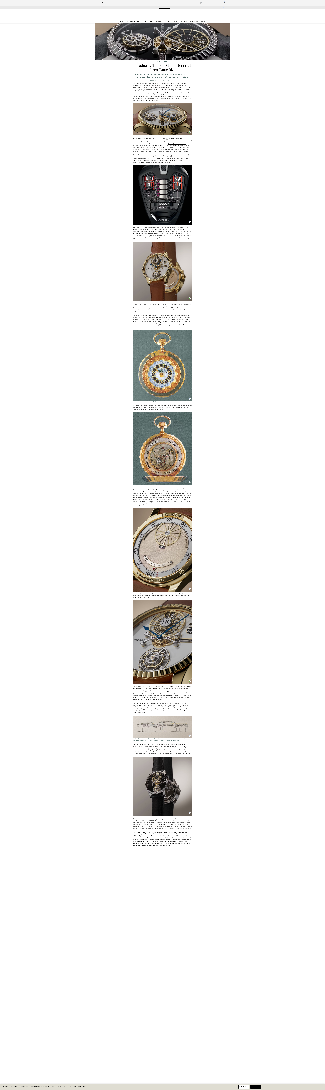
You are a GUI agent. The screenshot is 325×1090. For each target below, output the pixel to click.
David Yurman (194, 21)
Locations (102, 3)
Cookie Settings (243, 1087)
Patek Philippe (148, 21)
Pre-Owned (167, 21)
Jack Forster (154, 80)
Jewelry (176, 21)
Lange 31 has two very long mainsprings (164, 147)
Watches (158, 21)
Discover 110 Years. (164, 8)
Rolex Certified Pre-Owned (133, 21)
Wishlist (219, 3)
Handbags (184, 21)
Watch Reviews (162, 61)
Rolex (121, 21)
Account (211, 3)
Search (205, 3)
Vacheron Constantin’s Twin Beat (143, 153)
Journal (203, 21)
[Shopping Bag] (224, 3)
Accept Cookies (255, 1087)
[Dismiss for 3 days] (223, 8)
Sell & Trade (119, 3)
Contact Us (110, 3)
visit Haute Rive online (163, 845)
